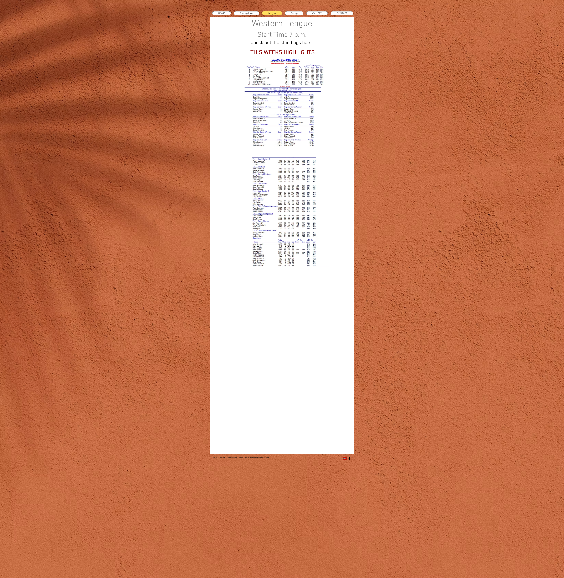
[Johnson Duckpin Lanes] (349, 458)
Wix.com (266, 458)
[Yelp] (345, 458)
